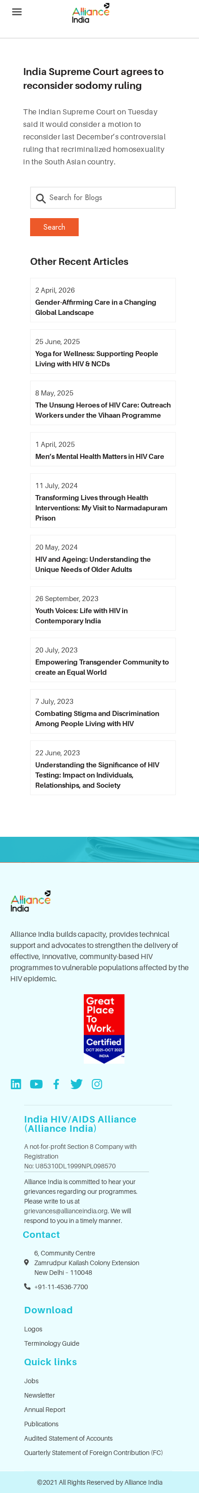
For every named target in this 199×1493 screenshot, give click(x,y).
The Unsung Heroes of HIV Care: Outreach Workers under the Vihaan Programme (103, 410)
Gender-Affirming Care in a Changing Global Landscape (95, 307)
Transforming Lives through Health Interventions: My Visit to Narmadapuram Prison (101, 507)
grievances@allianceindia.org (66, 1211)
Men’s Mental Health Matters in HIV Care (99, 456)
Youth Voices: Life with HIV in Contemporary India (81, 615)
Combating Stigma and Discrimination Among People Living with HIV (97, 718)
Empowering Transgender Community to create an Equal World (102, 667)
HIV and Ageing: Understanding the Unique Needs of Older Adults (93, 564)
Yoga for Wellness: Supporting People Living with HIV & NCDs (96, 358)
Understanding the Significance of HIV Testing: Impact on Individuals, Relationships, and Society (97, 774)
